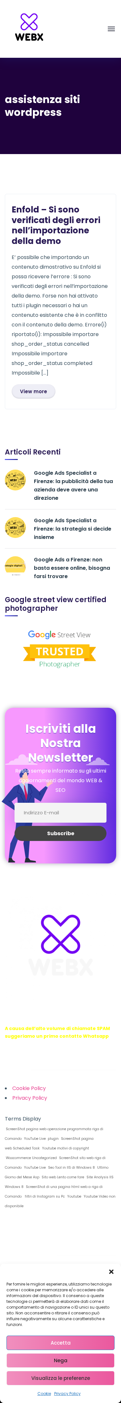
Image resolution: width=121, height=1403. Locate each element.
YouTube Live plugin (41, 1138)
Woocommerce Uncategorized (31, 1158)
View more (33, 391)
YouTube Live (34, 1167)
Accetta (61, 1342)
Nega (60, 1360)
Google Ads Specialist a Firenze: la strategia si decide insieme (72, 529)
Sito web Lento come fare (62, 1177)
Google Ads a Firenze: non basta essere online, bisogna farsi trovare (72, 568)
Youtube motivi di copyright (65, 1148)
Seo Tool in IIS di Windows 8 (71, 1167)
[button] (111, 1272)
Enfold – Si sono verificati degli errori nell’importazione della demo (56, 225)
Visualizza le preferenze (60, 1378)
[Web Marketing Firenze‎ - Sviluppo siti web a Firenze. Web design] (29, 28)
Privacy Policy (67, 1393)
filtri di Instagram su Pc (44, 1196)
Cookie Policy (29, 1088)
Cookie (44, 1393)
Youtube (73, 1196)
